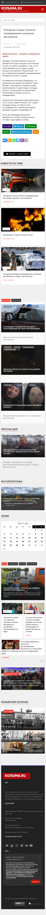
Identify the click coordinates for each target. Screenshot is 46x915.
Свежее (4, 564)
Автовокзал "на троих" (14, 723)
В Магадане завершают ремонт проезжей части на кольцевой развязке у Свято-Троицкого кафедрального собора (22, 500)
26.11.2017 (6, 268)
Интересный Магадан (22, 132)
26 (17, 545)
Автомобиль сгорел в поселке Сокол (18, 235)
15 (35, 538)
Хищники (5, 657)
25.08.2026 (7, 347)
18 (11, 541)
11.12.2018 (6, 190)
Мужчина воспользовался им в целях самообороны (18, 338)
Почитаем (8, 711)
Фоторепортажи (11, 481)
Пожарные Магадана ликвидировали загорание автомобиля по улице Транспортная (22, 275)
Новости (17, 347)
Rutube (6, 132)
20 (23, 541)
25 (11, 545)
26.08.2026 (7, 306)
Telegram (19, 126)
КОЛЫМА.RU (11, 8)
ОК (36, 132)
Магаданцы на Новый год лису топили (11, 739)
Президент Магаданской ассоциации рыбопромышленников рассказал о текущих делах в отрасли (21, 464)
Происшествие (13, 564)
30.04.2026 (7, 437)
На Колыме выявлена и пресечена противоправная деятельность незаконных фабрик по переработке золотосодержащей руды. (22, 647)
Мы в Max (7, 126)
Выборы (28, 635)
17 (4, 541)
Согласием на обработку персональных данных (20, 873)
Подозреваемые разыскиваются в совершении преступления (22, 417)
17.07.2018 (6, 229)
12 (17, 538)
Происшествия (21, 44)
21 (29, 541)
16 (42, 538)
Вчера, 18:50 (29, 611)
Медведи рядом (28, 347)
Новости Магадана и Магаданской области (16, 11)
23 (42, 541)
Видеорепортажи (10, 349)
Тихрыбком (38, 437)
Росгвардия (34, 306)
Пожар (7, 44)
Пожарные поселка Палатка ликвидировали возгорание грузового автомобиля (20, 197)
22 (35, 541)
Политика (22, 564)
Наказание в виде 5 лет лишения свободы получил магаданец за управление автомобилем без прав (11, 624)
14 (29, 538)
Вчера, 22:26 (8, 570)
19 (17, 541)
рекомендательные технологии (20, 877)
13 (23, 538)
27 (23, 545)
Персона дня (9, 429)
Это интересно (32, 564)
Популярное (6, 300)
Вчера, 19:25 (7, 611)
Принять (35, 881)
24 (4, 545)
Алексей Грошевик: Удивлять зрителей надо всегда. (11, 750)
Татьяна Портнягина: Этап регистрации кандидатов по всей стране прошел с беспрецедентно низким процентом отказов (33, 624)
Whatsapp (31, 126)
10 (4, 538)
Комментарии (16, 300)
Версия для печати (10, 54)
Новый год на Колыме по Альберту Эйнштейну (33, 739)
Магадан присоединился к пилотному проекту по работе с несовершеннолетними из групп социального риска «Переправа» (22, 682)
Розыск (32, 385)
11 (11, 538)
